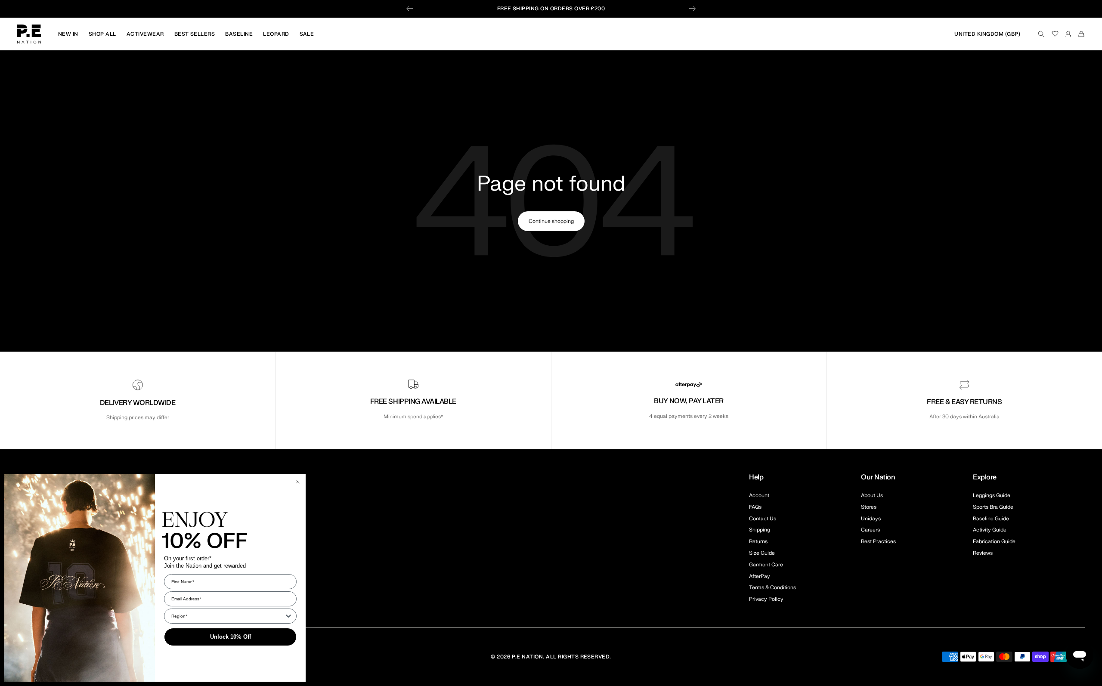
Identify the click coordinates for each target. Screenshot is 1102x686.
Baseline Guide (991, 518)
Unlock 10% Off (230, 636)
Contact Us (762, 518)
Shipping (759, 529)
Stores (868, 507)
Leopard (276, 34)
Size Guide (762, 553)
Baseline (239, 34)
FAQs (755, 507)
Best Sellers (194, 34)
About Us (872, 495)
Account (759, 495)
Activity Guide (989, 529)
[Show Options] (288, 616)
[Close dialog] (298, 481)
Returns (758, 541)
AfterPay (759, 576)
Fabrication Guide (994, 541)
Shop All (102, 34)
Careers (870, 529)
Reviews (983, 553)
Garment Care (766, 564)
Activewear (145, 34)
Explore (985, 477)
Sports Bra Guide (993, 507)
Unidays (871, 518)
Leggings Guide (991, 495)
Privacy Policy (766, 599)
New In (68, 34)
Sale (307, 34)
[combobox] (227, 616)
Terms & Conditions (772, 587)
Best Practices (878, 541)
